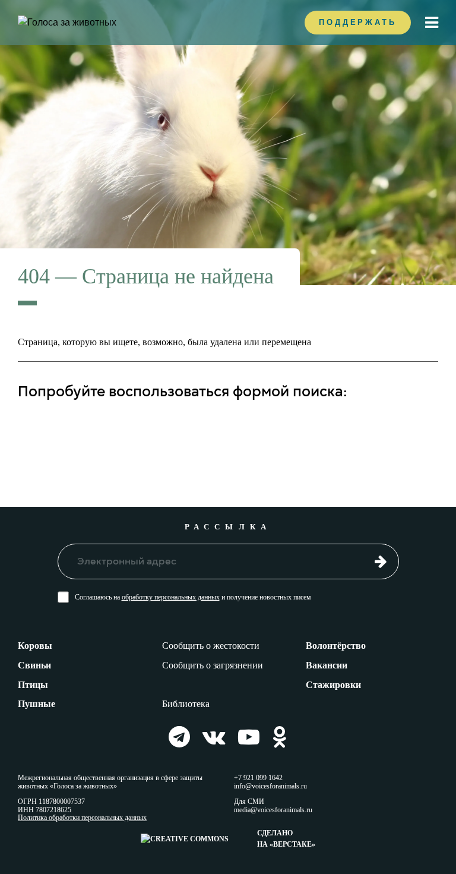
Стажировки (333, 685)
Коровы (35, 645)
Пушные (36, 704)
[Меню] (431, 22)
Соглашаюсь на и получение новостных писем (193, 597)
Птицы (33, 685)
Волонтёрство (336, 645)
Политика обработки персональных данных (82, 818)
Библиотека (186, 704)
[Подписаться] (381, 561)
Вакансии (326, 665)
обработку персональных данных (171, 597)
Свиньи (34, 665)
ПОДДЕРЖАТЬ (358, 22)
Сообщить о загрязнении (212, 665)
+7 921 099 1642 (258, 778)
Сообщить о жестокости (210, 645)
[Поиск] (419, 429)
